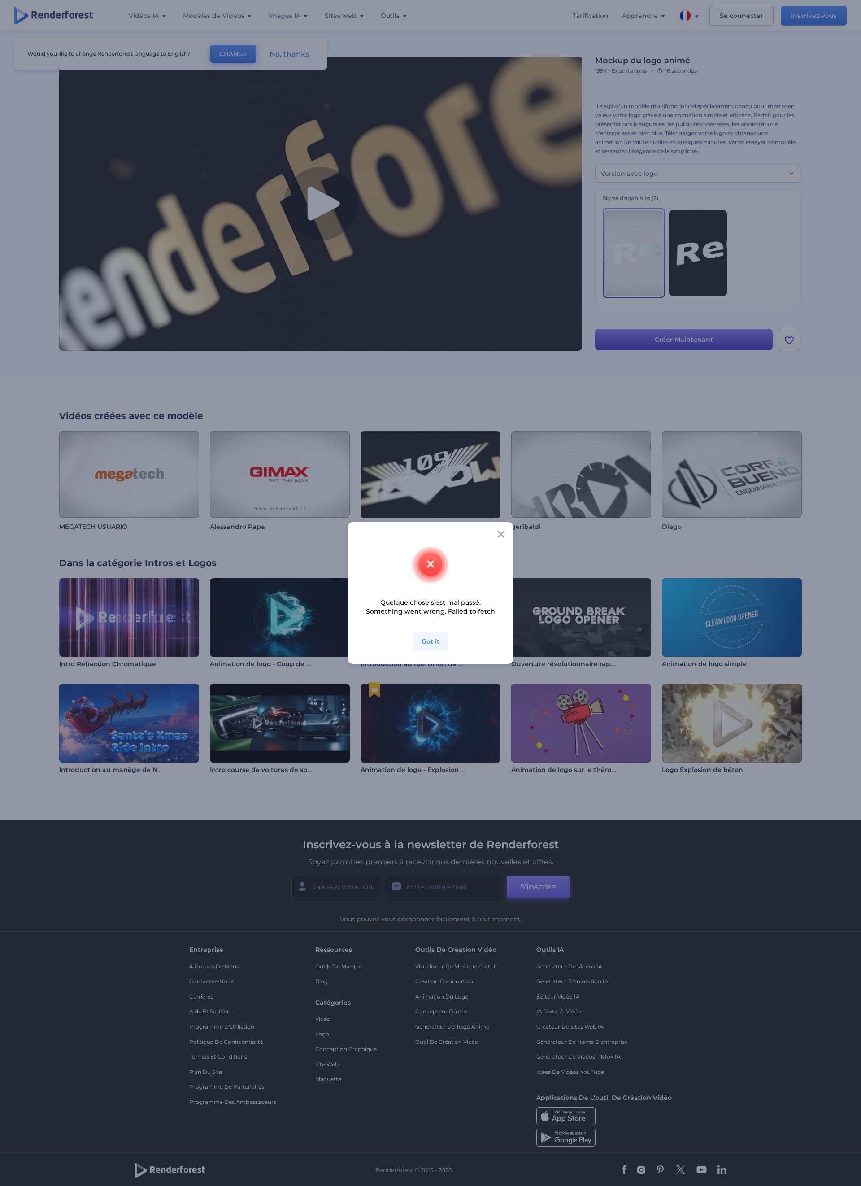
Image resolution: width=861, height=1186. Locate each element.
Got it (430, 641)
